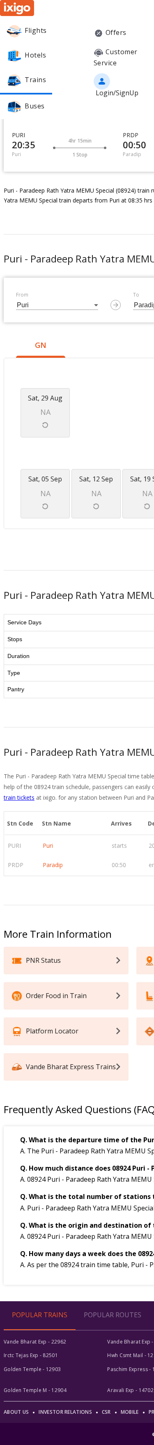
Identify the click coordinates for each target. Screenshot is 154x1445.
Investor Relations (65, 1411)
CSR (106, 1411)
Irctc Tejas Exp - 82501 (31, 1355)
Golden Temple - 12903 (32, 1369)
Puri (48, 845)
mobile (130, 1411)
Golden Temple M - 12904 (35, 1390)
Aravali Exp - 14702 (130, 1390)
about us (16, 1411)
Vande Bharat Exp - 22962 (35, 1341)
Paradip (53, 865)
